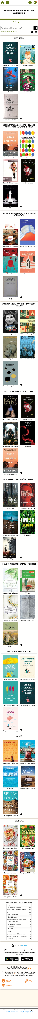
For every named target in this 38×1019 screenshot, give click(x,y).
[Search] (35, 28)
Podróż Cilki (10, 938)
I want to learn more (11, 1012)
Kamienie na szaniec (12, 911)
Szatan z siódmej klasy (12, 914)
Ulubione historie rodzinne (13, 922)
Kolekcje (14, 31)
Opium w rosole (10, 912)
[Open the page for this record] (11, 53)
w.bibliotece (10, 974)
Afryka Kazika (10, 926)
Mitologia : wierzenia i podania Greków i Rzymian (18, 909)
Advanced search (6, 31)
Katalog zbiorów (19, 22)
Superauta (9, 931)
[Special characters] (35, 31)
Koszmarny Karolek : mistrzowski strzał (16, 934)
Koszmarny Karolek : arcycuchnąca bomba (17, 936)
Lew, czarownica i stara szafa (14, 907)
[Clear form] (31, 31)
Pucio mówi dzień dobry (12, 921)
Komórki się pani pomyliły (13, 933)
